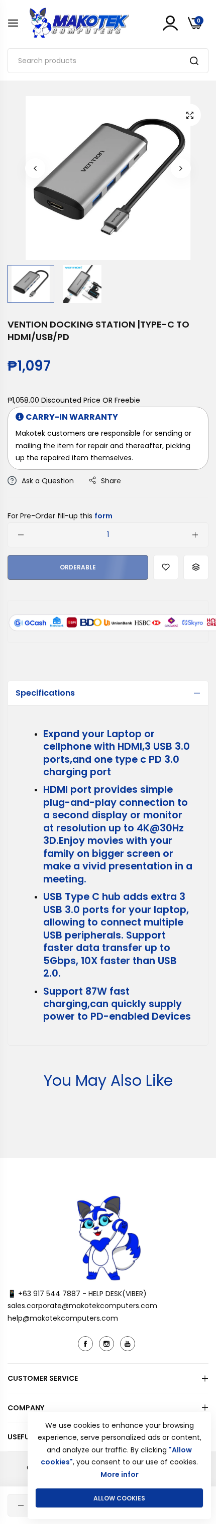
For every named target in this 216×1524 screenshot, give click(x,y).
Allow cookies (119, 1498)
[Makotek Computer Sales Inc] (79, 23)
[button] (35, 168)
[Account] (170, 23)
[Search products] (194, 60)
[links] (87, 1343)
